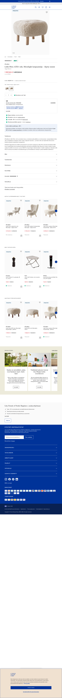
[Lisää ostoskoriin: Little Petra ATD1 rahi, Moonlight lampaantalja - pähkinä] (21, 337)
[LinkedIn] (17, 479)
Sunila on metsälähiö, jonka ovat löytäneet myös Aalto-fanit (16, 372)
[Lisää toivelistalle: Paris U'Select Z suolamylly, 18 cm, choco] (21, 251)
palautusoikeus (21, 117)
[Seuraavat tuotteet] (56, 211)
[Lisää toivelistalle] (46, 12)
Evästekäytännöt (39, 509)
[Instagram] (6, 479)
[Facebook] (9, 479)
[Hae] (35, 7)
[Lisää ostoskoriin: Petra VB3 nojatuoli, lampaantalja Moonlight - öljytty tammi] (40, 235)
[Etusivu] (5, 56)
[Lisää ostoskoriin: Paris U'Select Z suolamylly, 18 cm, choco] (21, 286)
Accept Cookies (31, 687)
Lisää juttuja (54, 350)
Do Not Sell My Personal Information (12, 509)
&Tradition (7, 64)
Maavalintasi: (8, 441)
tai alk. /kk (9, 80)
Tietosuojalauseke (31, 509)
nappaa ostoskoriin (17, 130)
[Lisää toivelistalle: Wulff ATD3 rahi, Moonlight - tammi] (40, 302)
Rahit (19, 56)
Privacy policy (27, 683)
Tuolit (15, 56)
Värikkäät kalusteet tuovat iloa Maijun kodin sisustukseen (39, 372)
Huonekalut (10, 56)
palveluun (28, 122)
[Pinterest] (13, 479)
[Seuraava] (56, 373)
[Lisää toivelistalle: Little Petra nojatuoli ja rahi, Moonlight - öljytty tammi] (21, 200)
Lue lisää (7, 416)
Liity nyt (21, 108)
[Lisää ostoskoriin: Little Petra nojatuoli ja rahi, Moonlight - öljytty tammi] (21, 235)
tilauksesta (25, 119)
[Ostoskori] (46, 7)
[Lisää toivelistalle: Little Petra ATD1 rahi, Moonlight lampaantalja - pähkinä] (21, 302)
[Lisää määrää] (11, 95)
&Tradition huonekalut (10, 189)
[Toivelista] (42, 7)
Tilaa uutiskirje (28, 437)
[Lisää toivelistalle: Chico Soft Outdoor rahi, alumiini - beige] (40, 251)
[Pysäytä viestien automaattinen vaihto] (49, 1)
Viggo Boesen (8, 68)
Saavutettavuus (46, 509)
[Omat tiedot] (39, 7)
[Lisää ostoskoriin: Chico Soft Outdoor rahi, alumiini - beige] (40, 286)
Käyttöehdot (23, 509)
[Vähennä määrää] (6, 95)
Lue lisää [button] (8, 111)
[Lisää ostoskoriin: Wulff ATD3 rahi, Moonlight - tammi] (40, 337)
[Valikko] (49, 7)
